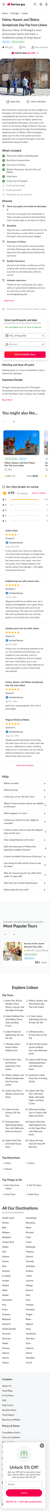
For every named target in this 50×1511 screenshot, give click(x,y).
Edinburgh (30, 1247)
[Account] (41, 4)
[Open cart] (46, 4)
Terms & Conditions (11, 1437)
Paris (28, 1300)
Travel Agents (8, 1415)
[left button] (5, 77)
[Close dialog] (42, 1445)
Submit (24, 1493)
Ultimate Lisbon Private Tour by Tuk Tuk (38, 1035)
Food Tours (10, 1194)
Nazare (8, 1169)
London (5, 1281)
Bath (4, 1228)
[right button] (44, 77)
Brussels (30, 1232)
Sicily (28, 1329)
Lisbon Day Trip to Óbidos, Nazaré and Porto (14, 1094)
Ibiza (4, 1266)
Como (28, 1242)
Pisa (4, 1305)
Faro (4, 1252)
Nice (28, 1295)
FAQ (4, 1400)
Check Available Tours (25, 354)
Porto (8, 1163)
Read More (7, 400)
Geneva (29, 1257)
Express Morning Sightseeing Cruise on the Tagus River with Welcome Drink (37, 1128)
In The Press (7, 1396)
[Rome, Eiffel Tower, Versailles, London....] (35, 4)
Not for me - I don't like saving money (24, 1502)
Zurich (29, 1363)
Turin (28, 1343)
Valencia (30, 1348)
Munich (29, 1290)
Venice (29, 1353)
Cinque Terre (8, 1242)
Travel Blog (7, 1391)
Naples (5, 1295)
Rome (28, 1319)
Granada (30, 1261)
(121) (10, 47)
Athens (5, 1223)
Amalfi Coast (8, 1218)
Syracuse (6, 1338)
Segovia (29, 1324)
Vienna (5, 1363)
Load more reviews (25, 765)
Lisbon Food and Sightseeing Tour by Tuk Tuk (14, 1035)
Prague (29, 1314)
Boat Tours (34, 1194)
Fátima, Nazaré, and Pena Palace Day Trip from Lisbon (38, 1004)
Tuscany (6, 1348)
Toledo (5, 1343)
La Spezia (6, 1276)
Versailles (30, 1358)
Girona (5, 1261)
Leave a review (39, 493)
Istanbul (6, 1271)
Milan (4, 1290)
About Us (6, 1386)
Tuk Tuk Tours (35, 1185)
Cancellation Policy (11, 1433)
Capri (28, 1237)
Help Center (7, 1405)
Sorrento (6, 1334)
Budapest (6, 1237)
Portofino (30, 1310)
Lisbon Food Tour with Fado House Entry (13, 1143)
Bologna (6, 1232)
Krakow (29, 1271)
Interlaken (30, 1266)
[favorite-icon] (34, 435)
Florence (30, 1252)
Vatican (5, 1353)
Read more (9, 301)
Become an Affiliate (11, 1420)
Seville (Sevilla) (9, 1329)
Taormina (30, 1338)
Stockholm (31, 1334)
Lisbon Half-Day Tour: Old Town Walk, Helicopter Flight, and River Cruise (37, 1097)
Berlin (28, 1228)
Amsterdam (31, 1218)
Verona (5, 1358)
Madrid (5, 1285)
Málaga (29, 1285)
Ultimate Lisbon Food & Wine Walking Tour (12, 1047)
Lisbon (25, 13)
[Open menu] (3, 4)
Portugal (15, 13)
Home (5, 13)
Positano (6, 1314)
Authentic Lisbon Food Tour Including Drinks (38, 1078)
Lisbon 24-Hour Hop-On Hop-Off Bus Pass (37, 1143)
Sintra (31, 1163)
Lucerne (29, 1281)
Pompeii (29, 1305)
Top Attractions (9, 1410)
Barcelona (30, 1223)
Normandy (7, 1300)
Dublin (5, 1247)
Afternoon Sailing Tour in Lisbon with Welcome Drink (38, 1112)
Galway (5, 1257)
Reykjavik (6, 1319)
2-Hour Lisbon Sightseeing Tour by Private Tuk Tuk (38, 1019)
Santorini (6, 1324)
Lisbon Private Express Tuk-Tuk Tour (12, 1112)
